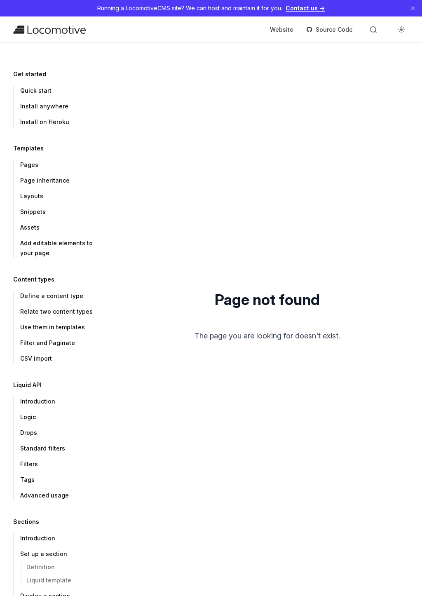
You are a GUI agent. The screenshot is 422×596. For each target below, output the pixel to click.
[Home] (49, 30)
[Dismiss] (413, 8)
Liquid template (48, 580)
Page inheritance (45, 180)
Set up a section (43, 553)
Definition (40, 566)
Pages (29, 164)
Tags (27, 479)
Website (281, 29)
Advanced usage (44, 495)
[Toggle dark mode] (401, 29)
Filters (29, 463)
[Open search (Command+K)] (373, 29)
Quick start (36, 90)
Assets (30, 227)
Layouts (31, 195)
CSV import (36, 358)
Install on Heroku (44, 121)
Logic (28, 416)
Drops (28, 432)
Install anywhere (44, 106)
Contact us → (305, 8)
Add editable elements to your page (56, 247)
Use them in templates (52, 327)
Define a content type (51, 295)
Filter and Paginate (47, 342)
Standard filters (42, 448)
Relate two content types (56, 311)
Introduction (37, 401)
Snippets (33, 211)
